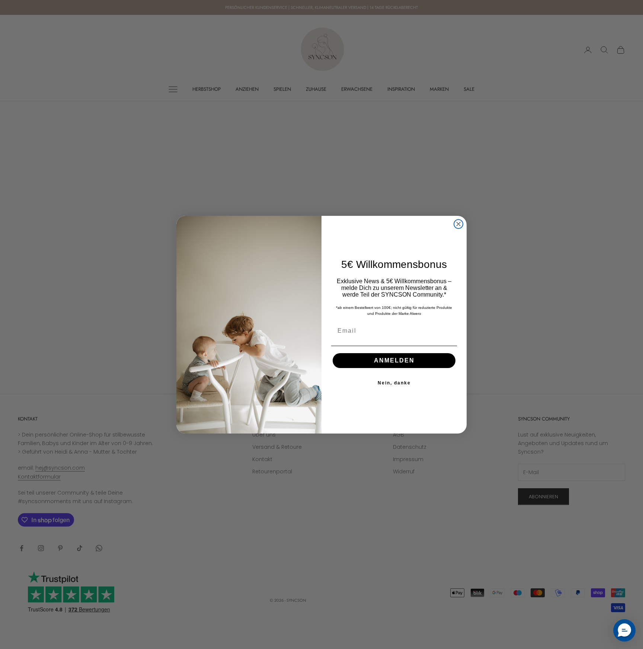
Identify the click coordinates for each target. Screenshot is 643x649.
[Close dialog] (458, 224)
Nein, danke (394, 383)
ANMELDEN (394, 360)
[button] (624, 630)
